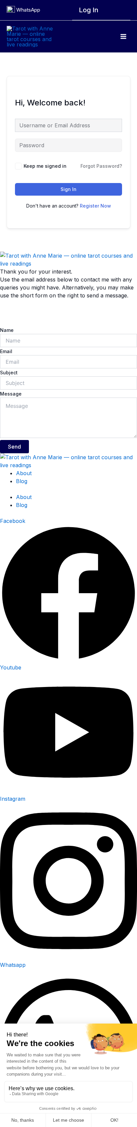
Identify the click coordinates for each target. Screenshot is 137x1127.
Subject (9, 372)
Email (6, 351)
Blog (21, 481)
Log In (88, 10)
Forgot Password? (101, 166)
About (24, 473)
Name (7, 330)
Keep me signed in (45, 166)
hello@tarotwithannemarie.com (39, 312)
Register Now (95, 206)
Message (11, 394)
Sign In (68, 189)
